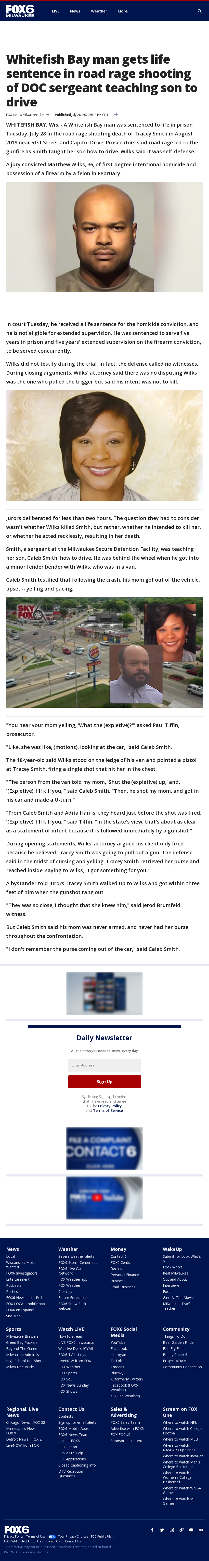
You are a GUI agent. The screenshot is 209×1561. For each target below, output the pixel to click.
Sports (13, 1329)
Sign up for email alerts (77, 1422)
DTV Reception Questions (70, 1473)
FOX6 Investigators (21, 1273)
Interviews (171, 1285)
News (46, 115)
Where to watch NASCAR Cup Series (179, 1447)
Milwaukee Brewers (22, 1336)
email (201, 1530)
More (122, 10)
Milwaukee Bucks (20, 1366)
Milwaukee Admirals (22, 1354)
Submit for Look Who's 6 (182, 1258)
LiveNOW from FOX (74, 1360)
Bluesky (117, 1373)
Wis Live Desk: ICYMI (75, 1348)
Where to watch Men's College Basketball (181, 1464)
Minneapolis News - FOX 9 (22, 1430)
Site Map (13, 1315)
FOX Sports (67, 1373)
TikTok (116, 1360)
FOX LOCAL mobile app (25, 1303)
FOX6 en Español (20, 1309)
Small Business (123, 1286)
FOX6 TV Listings (72, 1354)
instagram (172, 1530)
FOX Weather (69, 1285)
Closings (65, 1291)
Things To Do (174, 1336)
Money (118, 1249)
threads (181, 1530)
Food (167, 1291)
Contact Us (71, 1409)
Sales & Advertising (124, 1412)
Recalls (116, 1268)
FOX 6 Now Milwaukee (22, 115)
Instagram (119, 1354)
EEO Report (67, 1446)
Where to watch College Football (182, 1430)
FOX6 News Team (73, 1434)
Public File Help (70, 1452)
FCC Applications (72, 1459)
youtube (191, 1530)
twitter (162, 1530)
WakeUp (172, 1249)
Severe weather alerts (76, 1256)
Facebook (119, 1348)
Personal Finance (125, 1274)
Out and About (175, 1279)
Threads (117, 1366)
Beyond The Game (21, 1348)
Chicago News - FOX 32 (25, 1422)
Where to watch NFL (180, 1422)
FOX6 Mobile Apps (73, 1428)
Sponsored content (126, 1440)
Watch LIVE (71, 1329)
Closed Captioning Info (77, 1465)
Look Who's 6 (174, 1267)
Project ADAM (175, 1360)
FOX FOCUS (120, 1434)
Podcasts (13, 1285)
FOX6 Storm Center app (78, 1262)
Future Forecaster (73, 1297)
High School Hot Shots (24, 1360)
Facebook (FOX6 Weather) (124, 1387)
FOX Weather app (72, 1279)
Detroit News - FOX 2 (24, 1439)
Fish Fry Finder (175, 1348)
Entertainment (18, 1279)
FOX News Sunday (73, 1385)
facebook (152, 1530)
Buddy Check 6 (175, 1354)
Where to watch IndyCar (183, 1456)
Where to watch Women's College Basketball (177, 1477)
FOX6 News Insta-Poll (24, 1297)
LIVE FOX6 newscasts (76, 1342)
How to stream (70, 1336)
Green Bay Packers (21, 1342)
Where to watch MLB (180, 1439)
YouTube (118, 1342)
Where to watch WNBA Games (182, 1490)
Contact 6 (119, 1256)
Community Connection (182, 1366)
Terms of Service (108, 1110)
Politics (12, 1291)
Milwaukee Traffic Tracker (177, 1306)
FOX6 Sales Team (125, 1422)
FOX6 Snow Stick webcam (72, 1306)
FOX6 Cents (120, 1262)
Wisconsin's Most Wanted (20, 1264)
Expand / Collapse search (200, 11)
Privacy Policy (110, 1105)
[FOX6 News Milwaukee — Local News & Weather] (23, 11)
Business (118, 1280)
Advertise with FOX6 (127, 1428)
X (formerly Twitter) (127, 1379)
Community (176, 1329)
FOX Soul (65, 1379)
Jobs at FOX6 (69, 1440)
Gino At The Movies (179, 1297)
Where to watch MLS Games (180, 1501)
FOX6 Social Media (124, 1332)
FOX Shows (67, 1391)
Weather (68, 1249)
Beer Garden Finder (179, 1342)
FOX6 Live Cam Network (71, 1271)
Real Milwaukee (176, 1273)
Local (10, 1256)
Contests (65, 1416)
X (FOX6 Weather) (125, 1395)
